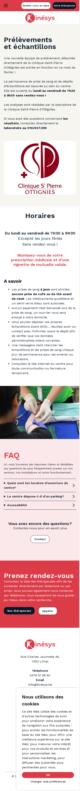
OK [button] (48, 774)
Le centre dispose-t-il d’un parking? (35, 497)
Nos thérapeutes (19, 618)
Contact (38, 539)
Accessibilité (17, 506)
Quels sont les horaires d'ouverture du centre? (33, 486)
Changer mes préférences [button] (48, 781)
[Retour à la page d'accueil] (40, 18)
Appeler (47, 618)
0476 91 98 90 (38, 683)
